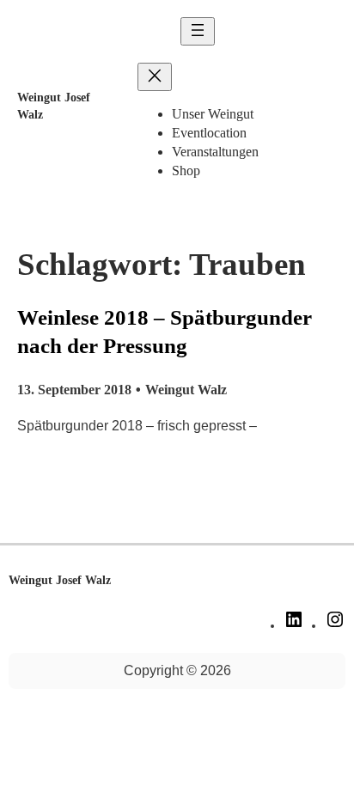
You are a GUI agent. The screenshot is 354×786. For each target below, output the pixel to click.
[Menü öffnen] (197, 31)
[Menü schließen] (154, 77)
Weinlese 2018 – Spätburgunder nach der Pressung (164, 331)
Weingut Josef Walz (60, 580)
